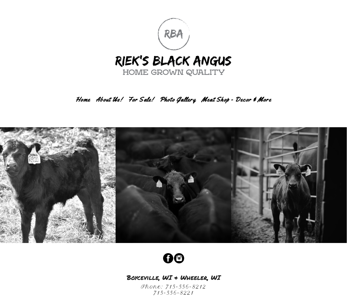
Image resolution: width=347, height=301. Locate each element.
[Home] (83, 107)
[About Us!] (109, 107)
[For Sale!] (140, 107)
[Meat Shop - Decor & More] (236, 107)
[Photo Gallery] (177, 107)
